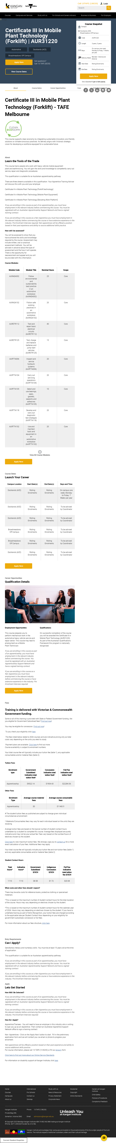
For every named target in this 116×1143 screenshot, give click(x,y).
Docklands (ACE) (85, 31)
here (33, 731)
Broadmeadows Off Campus (89, 33)
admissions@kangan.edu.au (44, 1116)
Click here (33, 744)
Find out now (46, 721)
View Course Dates (19, 71)
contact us (61, 842)
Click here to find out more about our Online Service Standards (29, 1055)
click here (46, 923)
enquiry (59, 1050)
